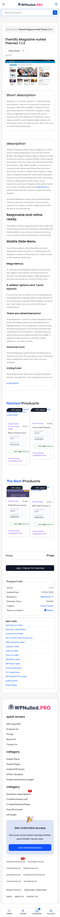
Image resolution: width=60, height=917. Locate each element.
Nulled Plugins (13, 424)
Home (8, 29)
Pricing (9, 734)
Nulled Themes (37, 423)
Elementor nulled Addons (18, 793)
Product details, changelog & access (15, 459)
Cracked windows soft (17, 799)
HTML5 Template (14, 774)
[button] (51, 588)
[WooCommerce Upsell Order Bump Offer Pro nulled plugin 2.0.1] (18, 414)
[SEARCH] (55, 12)
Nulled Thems (13, 759)
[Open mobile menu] (3, 4)
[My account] (56, 4)
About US (11, 739)
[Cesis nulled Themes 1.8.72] (42, 413)
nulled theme (41, 187)
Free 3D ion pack (14, 809)
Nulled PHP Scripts (15, 769)
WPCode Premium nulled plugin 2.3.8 (42, 506)
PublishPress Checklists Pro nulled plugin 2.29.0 (18, 505)
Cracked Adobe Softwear (18, 804)
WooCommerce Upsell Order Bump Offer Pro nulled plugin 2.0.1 (18, 433)
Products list (12, 729)
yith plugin (11, 814)
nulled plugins (13, 383)
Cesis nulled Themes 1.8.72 (42, 427)
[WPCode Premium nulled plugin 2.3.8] (42, 492)
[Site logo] (30, 4)
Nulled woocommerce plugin (20, 779)
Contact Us (11, 744)
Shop (15, 29)
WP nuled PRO (13, 724)
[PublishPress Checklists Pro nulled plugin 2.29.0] (18, 491)
